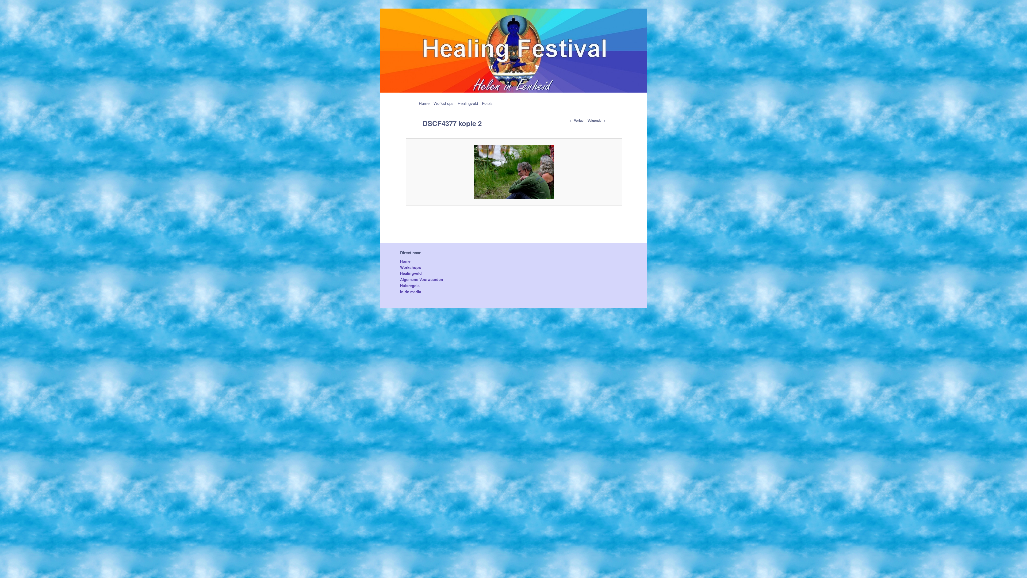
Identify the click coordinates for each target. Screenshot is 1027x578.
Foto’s (487, 103)
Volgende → (597, 120)
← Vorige (577, 120)
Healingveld (468, 103)
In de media (410, 291)
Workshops (444, 103)
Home (424, 103)
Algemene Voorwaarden (421, 279)
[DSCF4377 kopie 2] (514, 172)
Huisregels (410, 285)
